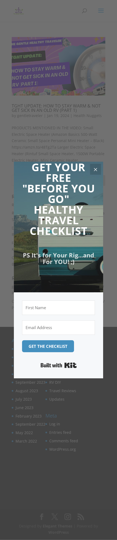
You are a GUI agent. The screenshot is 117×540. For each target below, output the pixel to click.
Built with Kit (59, 365)
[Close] (95, 169)
